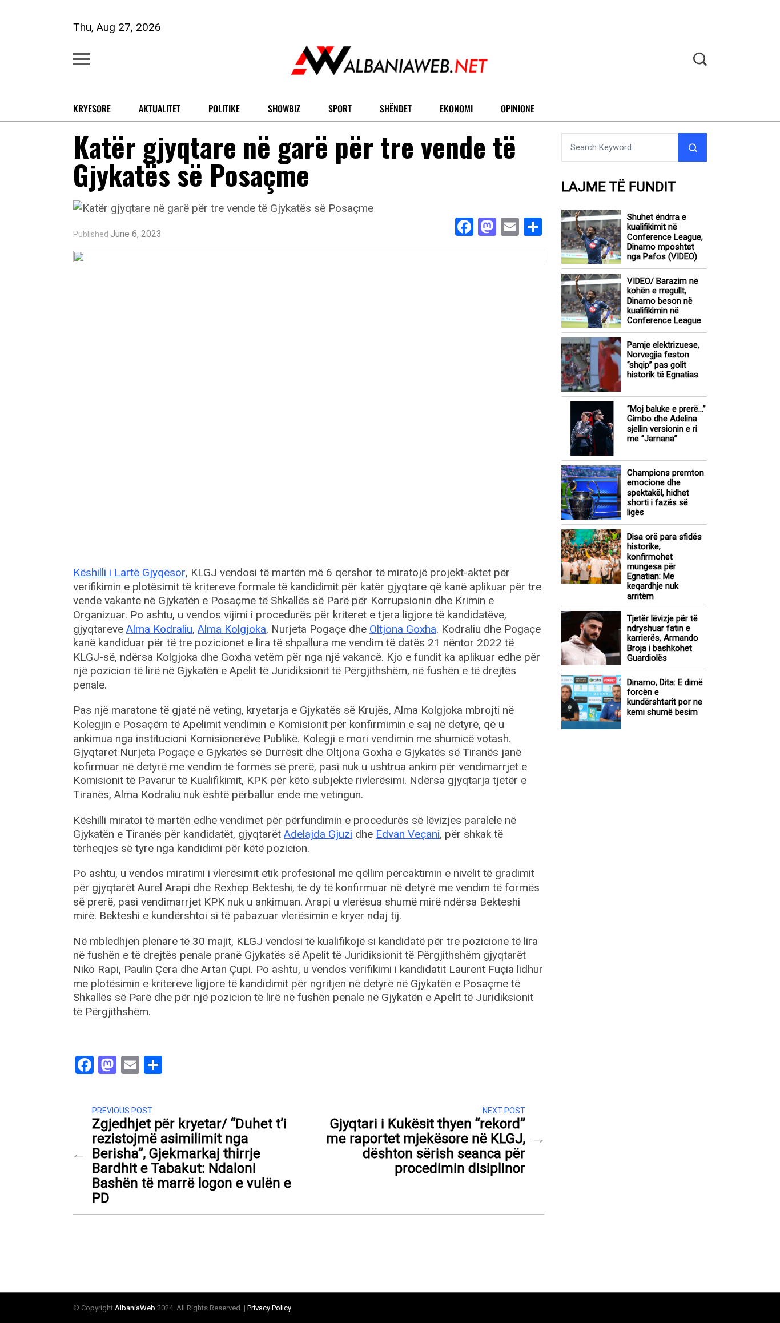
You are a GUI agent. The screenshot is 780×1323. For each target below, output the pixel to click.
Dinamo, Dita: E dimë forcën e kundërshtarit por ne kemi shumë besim (665, 697)
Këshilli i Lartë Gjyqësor (129, 572)
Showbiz (284, 108)
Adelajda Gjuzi (318, 834)
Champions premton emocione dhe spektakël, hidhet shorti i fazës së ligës (665, 492)
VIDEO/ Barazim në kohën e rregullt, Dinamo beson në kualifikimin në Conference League (664, 300)
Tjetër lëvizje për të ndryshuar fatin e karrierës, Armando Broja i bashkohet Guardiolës (662, 638)
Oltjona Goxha (402, 629)
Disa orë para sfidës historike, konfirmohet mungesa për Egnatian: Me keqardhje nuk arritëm (664, 566)
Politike (224, 108)
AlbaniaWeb (135, 1308)
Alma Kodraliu (159, 629)
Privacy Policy (269, 1308)
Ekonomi (456, 108)
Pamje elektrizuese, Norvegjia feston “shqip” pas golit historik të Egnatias (663, 360)
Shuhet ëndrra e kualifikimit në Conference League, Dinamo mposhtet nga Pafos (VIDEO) (665, 237)
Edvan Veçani (408, 834)
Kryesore (92, 108)
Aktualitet (159, 108)
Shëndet (396, 108)
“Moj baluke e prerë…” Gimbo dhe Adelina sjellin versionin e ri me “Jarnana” (666, 424)
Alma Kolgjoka (232, 629)
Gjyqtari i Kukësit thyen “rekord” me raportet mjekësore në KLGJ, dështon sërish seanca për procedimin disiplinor (425, 1146)
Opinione (517, 108)
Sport (340, 108)
